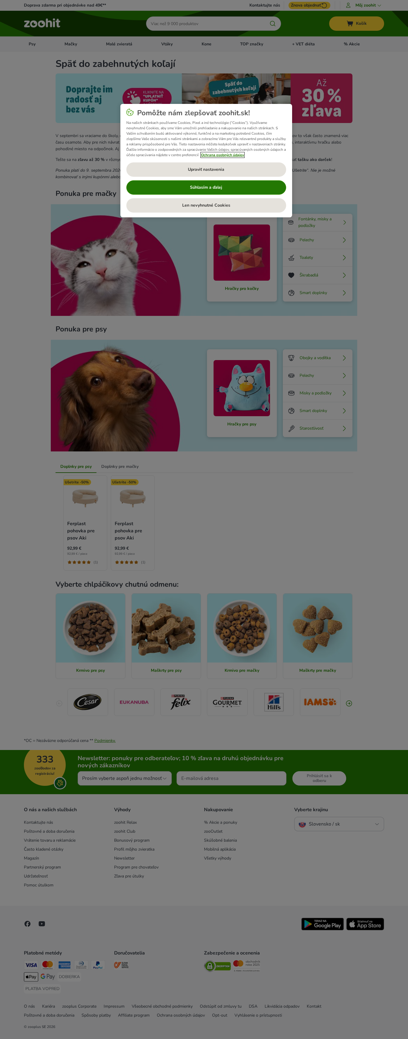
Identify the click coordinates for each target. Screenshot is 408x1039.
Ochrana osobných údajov (222, 155)
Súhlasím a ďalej (206, 187)
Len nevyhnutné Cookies (206, 205)
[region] (206, 160)
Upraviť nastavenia (206, 169)
